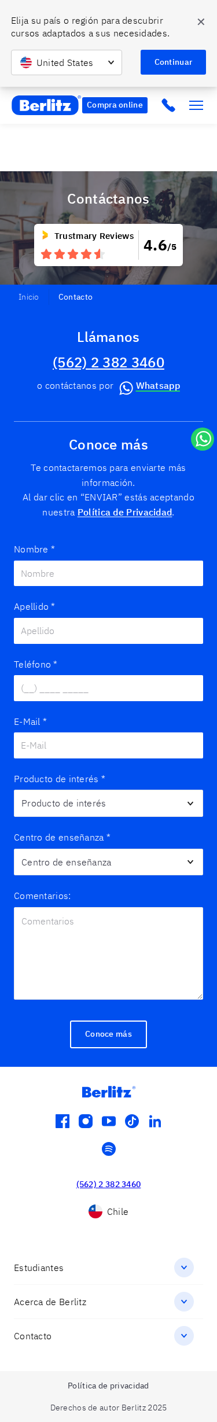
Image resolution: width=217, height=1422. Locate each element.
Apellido (35, 606)
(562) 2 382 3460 (108, 362)
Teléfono (36, 664)
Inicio (29, 297)
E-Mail (30, 721)
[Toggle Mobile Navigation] (196, 105)
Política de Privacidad (125, 512)
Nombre (34, 549)
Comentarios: (42, 895)
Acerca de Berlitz (50, 1301)
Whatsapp (158, 385)
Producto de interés (59, 778)
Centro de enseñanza (62, 837)
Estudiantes (39, 1267)
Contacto (33, 1336)
